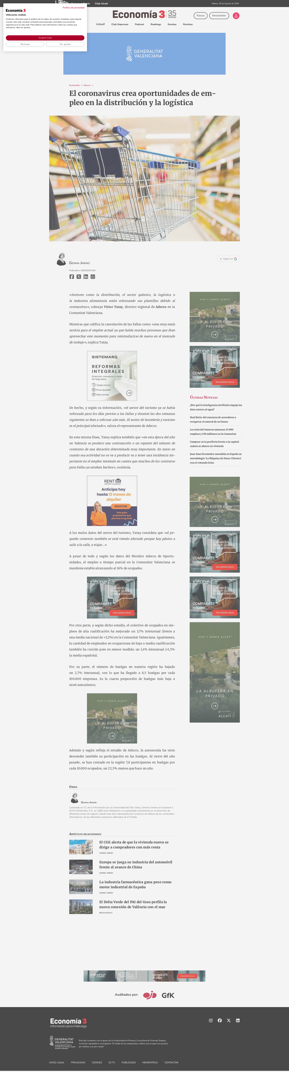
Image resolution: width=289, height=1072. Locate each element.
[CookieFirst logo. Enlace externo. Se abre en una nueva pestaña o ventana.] (16, 10)
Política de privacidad (73, 7)
